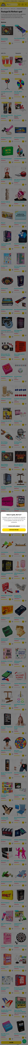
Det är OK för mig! (14, 530)
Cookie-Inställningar (14, 526)
